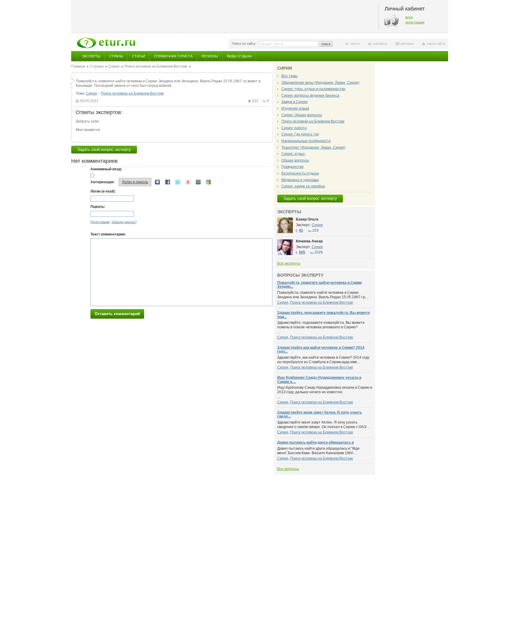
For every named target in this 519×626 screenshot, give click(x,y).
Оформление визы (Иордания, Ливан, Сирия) (320, 83)
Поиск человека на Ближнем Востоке (155, 66)
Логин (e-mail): (103, 191)
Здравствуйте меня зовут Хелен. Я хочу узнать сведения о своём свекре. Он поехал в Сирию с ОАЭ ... (323, 424)
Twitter (178, 182)
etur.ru (355, 43)
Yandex (188, 182)
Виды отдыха (239, 56)
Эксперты (91, 56)
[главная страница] (106, 43)
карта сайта (436, 43)
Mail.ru (198, 182)
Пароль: (97, 207)
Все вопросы (288, 469)
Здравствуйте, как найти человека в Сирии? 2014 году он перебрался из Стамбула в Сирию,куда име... (323, 359)
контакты (380, 43)
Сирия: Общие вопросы (301, 115)
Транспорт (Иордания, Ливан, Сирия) (313, 147)
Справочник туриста (173, 56)
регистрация (414, 22)
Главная (78, 66)
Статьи (138, 56)
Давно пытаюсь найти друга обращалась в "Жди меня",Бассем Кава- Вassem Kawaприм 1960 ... (318, 450)
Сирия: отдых (293, 154)
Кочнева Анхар (309, 241)
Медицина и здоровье (300, 180)
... (321, 327)
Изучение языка (295, 108)
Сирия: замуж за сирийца (303, 186)
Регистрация (100, 222)
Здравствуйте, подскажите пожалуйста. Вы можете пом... (323, 315)
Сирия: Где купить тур (300, 134)
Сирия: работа (294, 128)
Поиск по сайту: (244, 43)
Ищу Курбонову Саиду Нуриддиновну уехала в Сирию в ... (319, 379)
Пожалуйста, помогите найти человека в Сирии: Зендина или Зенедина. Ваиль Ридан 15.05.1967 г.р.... (323, 294)
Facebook (167, 182)
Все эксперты (288, 263)
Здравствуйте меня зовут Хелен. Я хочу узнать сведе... (319, 414)
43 (301, 230)
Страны (116, 56)
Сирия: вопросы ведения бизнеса (310, 95)
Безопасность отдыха (300, 173)
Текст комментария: (108, 234)
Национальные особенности (306, 141)
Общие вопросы (295, 160)
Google (208, 182)
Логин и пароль (135, 182)
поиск (326, 44)
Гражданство (292, 167)
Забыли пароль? (124, 222)
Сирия (114, 66)
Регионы (210, 56)
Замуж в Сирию (294, 102)
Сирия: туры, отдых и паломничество (313, 89)
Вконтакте (157, 182)
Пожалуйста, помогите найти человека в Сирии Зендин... (319, 285)
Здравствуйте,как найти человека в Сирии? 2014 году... (320, 349)
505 (302, 252)
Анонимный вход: (106, 169)
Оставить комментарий (117, 313)
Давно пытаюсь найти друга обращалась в (315, 442)
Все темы (289, 76)
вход (409, 17)
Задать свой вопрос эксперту (104, 149)
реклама (407, 43)
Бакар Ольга (307, 219)
